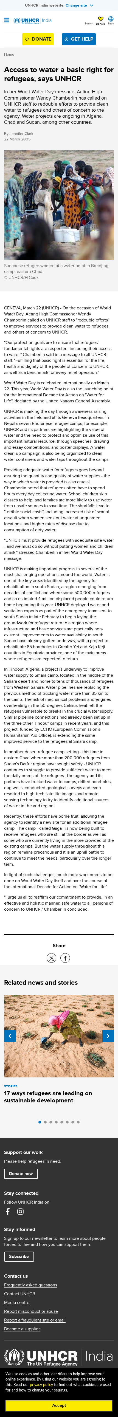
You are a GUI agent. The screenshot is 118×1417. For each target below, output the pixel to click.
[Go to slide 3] (52, 1123)
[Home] (32, 21)
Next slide (108, 1036)
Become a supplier (22, 1329)
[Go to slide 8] (79, 1123)
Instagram (20, 1211)
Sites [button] (111, 23)
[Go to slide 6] (68, 1123)
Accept (59, 1405)
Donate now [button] (21, 1173)
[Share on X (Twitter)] (51, 958)
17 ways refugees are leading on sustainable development (48, 1097)
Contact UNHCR (19, 1294)
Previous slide (10, 1036)
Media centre (16, 1303)
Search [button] (89, 23)
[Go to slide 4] (57, 1123)
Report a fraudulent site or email (35, 1320)
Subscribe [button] (19, 1256)
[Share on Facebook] (65, 958)
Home (9, 54)
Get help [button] (82, 39)
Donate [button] (100, 24)
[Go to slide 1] (41, 1123)
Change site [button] (76, 5)
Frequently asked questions (30, 1285)
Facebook (7, 1211)
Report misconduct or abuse (31, 1311)
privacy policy (41, 1385)
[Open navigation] (6, 20)
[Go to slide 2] (46, 1123)
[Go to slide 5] (63, 1123)
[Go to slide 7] (74, 1123)
